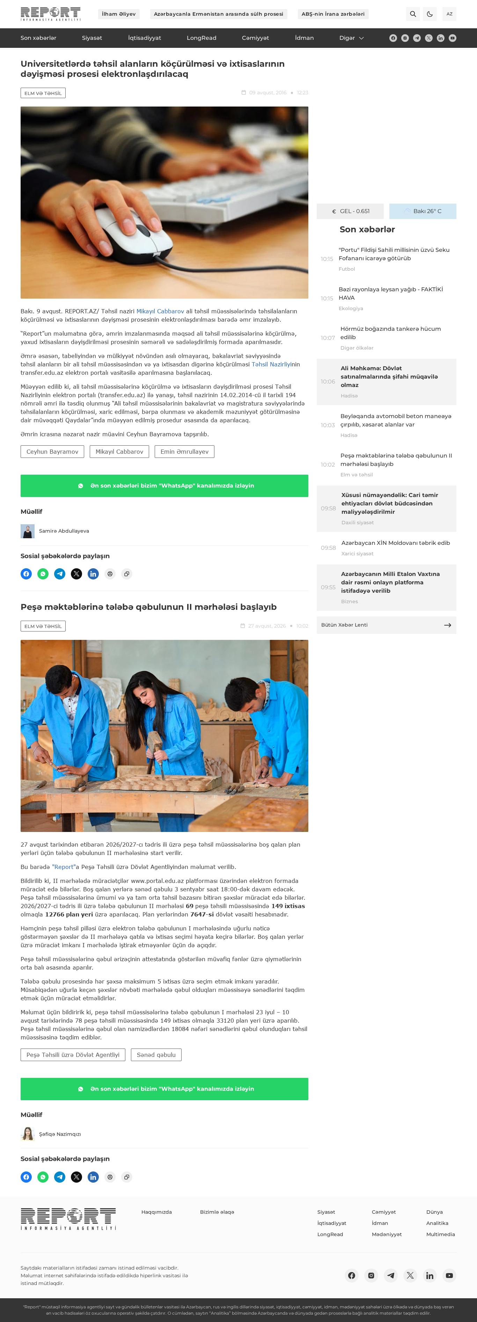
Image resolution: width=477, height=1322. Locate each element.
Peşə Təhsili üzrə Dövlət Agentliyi (73, 1054)
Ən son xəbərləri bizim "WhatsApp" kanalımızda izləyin (172, 485)
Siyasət (326, 1212)
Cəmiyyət (384, 1212)
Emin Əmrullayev (184, 451)
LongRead (330, 1234)
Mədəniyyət (387, 1234)
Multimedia (440, 1234)
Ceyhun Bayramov (52, 451)
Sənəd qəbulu (156, 1054)
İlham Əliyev (119, 14)
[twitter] (429, 38)
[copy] (126, 573)
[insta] (405, 38)
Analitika (437, 1223)
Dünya (434, 1212)
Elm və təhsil (43, 93)
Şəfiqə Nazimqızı (60, 1134)
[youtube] (452, 38)
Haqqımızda (156, 1212)
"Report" (64, 866)
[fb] (393, 38)
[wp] (43, 573)
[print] (110, 573)
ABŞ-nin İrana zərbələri (333, 14)
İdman (380, 1223)
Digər (347, 38)
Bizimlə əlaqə (217, 1212)
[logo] (51, 14)
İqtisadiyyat (331, 1223)
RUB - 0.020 (355, 211)
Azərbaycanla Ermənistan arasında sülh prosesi (219, 14)
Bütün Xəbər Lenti (344, 625)
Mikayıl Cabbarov (160, 311)
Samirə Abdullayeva (64, 531)
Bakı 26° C (427, 211)
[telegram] (417, 38)
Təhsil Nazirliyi (272, 364)
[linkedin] (441, 38)
